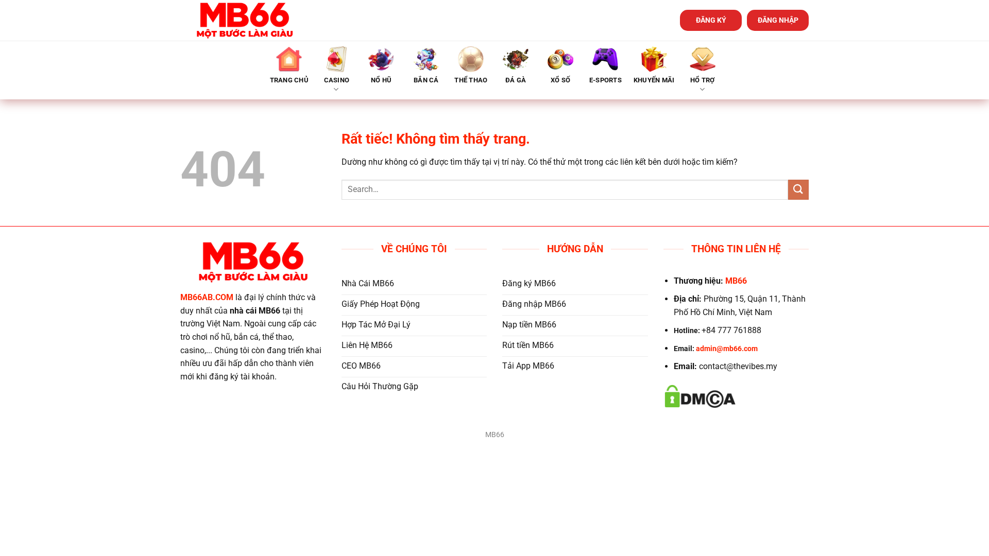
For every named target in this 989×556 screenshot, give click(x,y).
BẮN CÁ (426, 80)
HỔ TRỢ (702, 80)
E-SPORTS (605, 80)
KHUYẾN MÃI (654, 80)
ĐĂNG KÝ (711, 20)
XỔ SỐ (560, 80)
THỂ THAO (470, 80)
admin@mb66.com (727, 348)
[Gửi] (798, 190)
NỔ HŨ (381, 80)
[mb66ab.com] (244, 20)
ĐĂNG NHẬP (778, 20)
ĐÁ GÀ (515, 80)
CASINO (337, 80)
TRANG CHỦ (289, 80)
